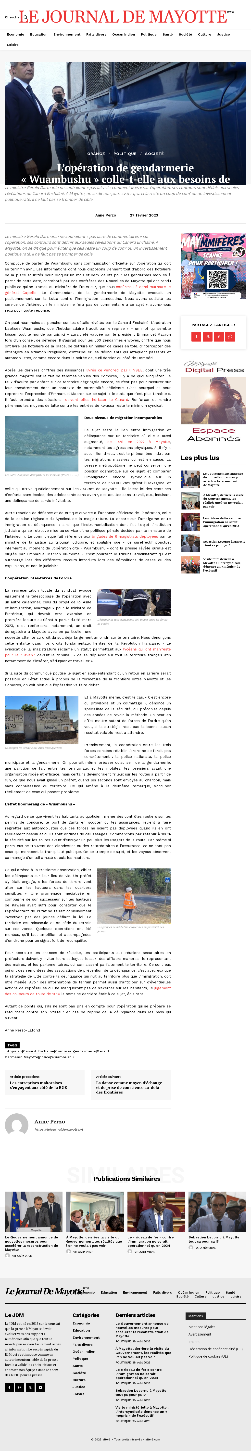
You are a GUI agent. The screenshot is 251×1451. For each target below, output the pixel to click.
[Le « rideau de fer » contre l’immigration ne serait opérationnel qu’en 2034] (190, 522)
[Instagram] (19, 1387)
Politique (125, 154)
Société (154, 154)
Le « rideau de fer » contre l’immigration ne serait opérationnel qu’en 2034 (222, 522)
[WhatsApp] (230, 337)
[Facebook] (196, 337)
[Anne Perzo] (16, 1125)
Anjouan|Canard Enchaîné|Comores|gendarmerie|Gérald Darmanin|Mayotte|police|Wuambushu (57, 1054)
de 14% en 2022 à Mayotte (138, 442)
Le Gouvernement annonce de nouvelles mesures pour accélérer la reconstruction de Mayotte (223, 479)
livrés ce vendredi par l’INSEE (114, 370)
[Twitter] (208, 337)
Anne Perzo (105, 215)
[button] (17, 17)
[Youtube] (40, 1387)
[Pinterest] (219, 337)
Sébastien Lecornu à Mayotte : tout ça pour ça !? (224, 543)
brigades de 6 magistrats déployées (125, 536)
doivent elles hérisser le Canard (96, 399)
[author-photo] (8, 1256)
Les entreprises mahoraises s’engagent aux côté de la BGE (38, 1085)
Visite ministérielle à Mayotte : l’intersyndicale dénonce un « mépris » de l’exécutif (221, 564)
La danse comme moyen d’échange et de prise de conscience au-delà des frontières (129, 1088)
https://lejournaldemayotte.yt (59, 1129)
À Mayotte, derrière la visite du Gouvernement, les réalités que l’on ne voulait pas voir (223, 500)
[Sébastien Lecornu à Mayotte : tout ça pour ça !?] (190, 543)
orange (96, 154)
